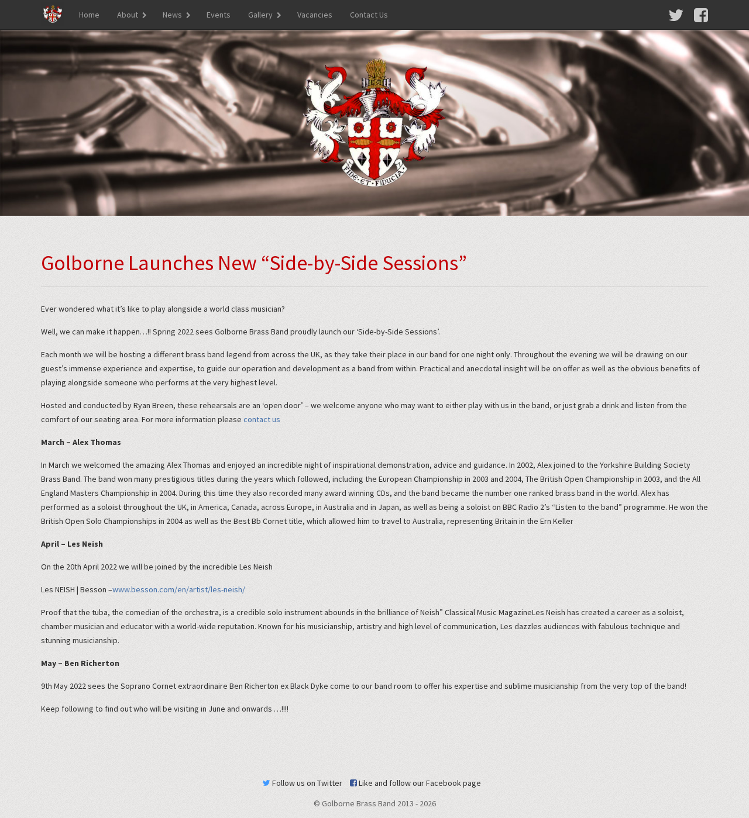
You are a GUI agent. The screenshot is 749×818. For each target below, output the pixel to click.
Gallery (260, 14)
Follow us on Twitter (306, 783)
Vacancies (314, 14)
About (127, 14)
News (172, 14)
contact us (261, 419)
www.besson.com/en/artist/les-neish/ (178, 589)
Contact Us (369, 14)
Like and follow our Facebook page (419, 783)
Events (219, 14)
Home (89, 14)
